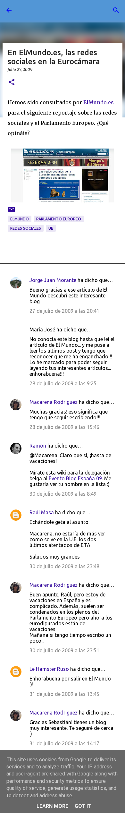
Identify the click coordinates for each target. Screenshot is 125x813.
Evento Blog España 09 (75, 478)
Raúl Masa (41, 512)
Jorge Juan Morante (52, 280)
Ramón (37, 446)
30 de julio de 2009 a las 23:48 (64, 566)
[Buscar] (116, 10)
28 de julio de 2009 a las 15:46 (64, 427)
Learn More (52, 806)
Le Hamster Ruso (49, 669)
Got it (83, 806)
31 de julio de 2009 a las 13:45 (64, 694)
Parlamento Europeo (58, 219)
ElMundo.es (98, 102)
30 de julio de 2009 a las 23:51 (64, 650)
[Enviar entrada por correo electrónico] (11, 212)
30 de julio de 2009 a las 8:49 (62, 494)
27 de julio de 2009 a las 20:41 (64, 311)
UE (50, 228)
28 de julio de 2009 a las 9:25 (62, 383)
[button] (11, 82)
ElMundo (19, 219)
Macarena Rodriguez (53, 402)
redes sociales (25, 228)
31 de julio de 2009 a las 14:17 (64, 743)
